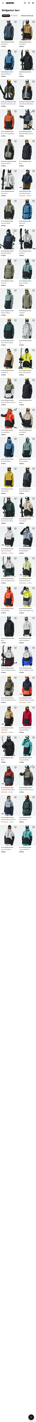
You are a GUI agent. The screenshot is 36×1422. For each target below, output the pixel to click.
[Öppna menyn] (3, 3)
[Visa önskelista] (29, 3)
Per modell (14, 15)
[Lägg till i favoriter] (15, 21)
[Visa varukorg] (33, 3)
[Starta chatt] (31, 1417)
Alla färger (6, 15)
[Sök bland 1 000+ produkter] (25, 3)
